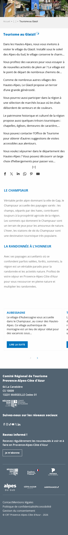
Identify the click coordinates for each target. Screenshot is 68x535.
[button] (40, 8)
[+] (34, 167)
